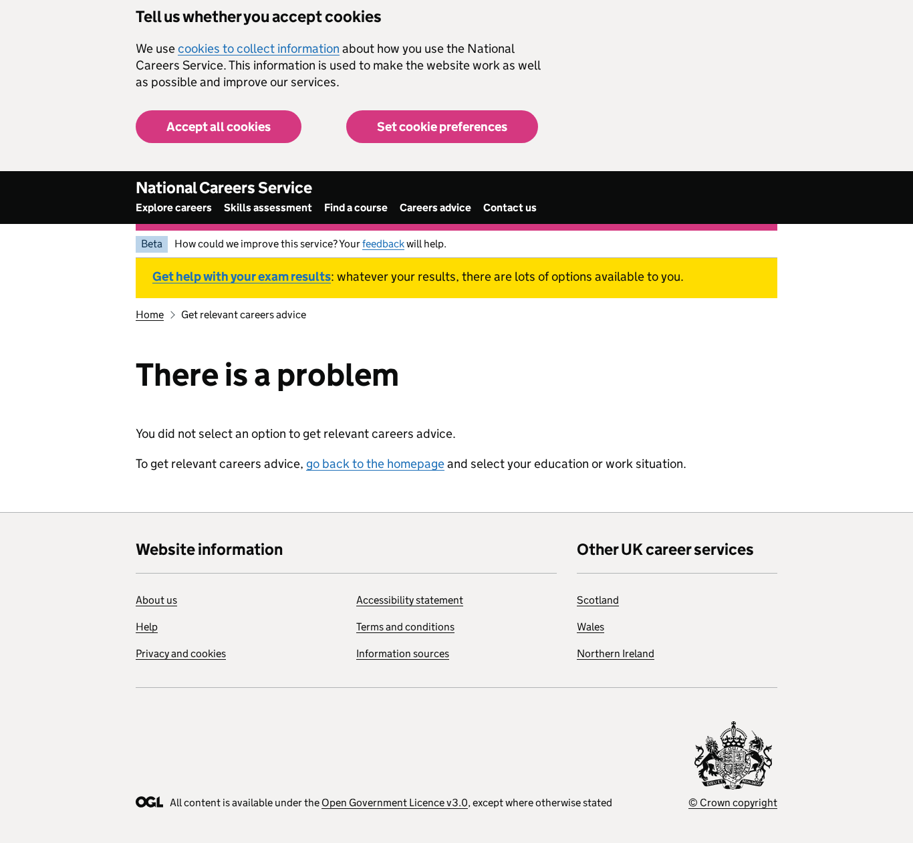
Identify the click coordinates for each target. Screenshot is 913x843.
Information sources (402, 653)
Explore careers (174, 207)
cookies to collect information (259, 48)
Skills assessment (268, 207)
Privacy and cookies (181, 653)
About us (156, 600)
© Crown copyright (732, 802)
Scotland (598, 600)
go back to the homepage (375, 463)
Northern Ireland (615, 653)
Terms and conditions (405, 626)
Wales (590, 626)
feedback (383, 243)
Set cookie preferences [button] (442, 126)
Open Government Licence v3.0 (394, 802)
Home (150, 314)
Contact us (510, 207)
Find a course (356, 207)
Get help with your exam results (241, 276)
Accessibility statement (409, 600)
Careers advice (435, 207)
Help (147, 626)
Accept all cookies (218, 126)
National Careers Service (224, 187)
